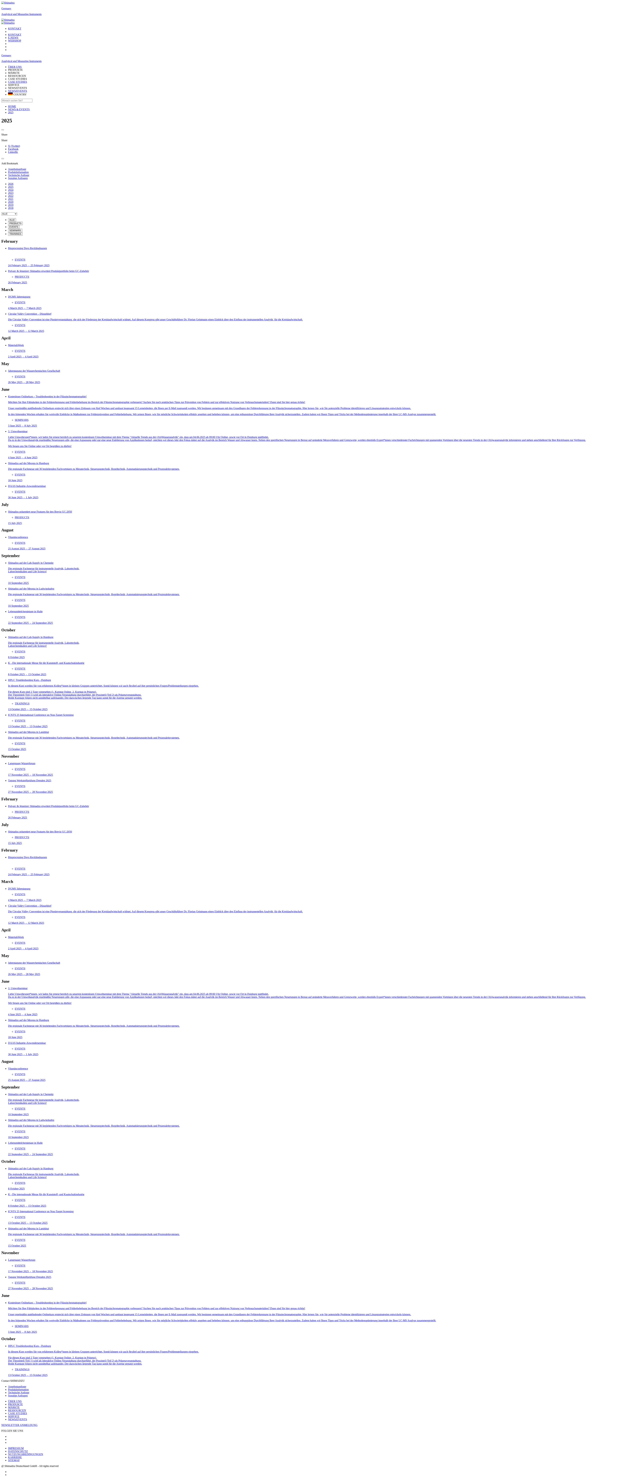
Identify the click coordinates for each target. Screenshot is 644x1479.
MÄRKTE (14, 1407)
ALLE (12, 220)
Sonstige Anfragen (18, 1395)
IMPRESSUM (16, 1448)
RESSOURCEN (17, 1410)
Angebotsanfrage (17, 1386)
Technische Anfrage (18, 1392)
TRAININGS (15, 234)
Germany (6, 8)
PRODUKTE (15, 1404)
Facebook (13, 149)
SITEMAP (14, 1460)
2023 (10, 192)
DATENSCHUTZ (18, 1451)
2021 (10, 199)
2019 (10, 205)
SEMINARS (15, 230)
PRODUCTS (15, 223)
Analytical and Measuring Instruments (21, 14)
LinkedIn (13, 152)
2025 (10, 186)
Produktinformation (18, 1389)
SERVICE (13, 1416)
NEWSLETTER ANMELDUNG (19, 1425)
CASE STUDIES (17, 81)
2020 (10, 202)
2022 (10, 196)
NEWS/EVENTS (17, 91)
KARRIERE (15, 1457)
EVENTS (13, 227)
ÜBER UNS (15, 1401)
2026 (10, 183)
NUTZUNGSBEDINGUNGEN (25, 1454)
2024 (10, 189)
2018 (10, 208)
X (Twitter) (14, 146)
